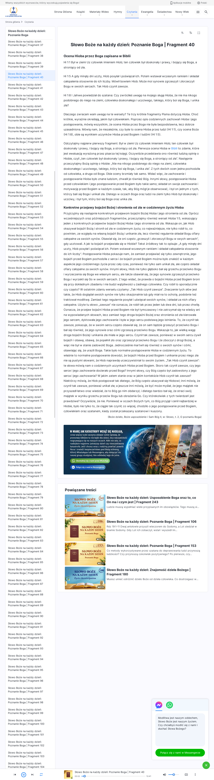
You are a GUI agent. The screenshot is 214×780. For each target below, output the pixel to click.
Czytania (132, 11)
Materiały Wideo (99, 11)
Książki (81, 11)
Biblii (174, 148)
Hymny (118, 11)
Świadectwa (164, 11)
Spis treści (71, 33)
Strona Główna (63, 11)
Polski (204, 2)
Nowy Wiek (182, 11)
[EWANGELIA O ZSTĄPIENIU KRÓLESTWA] (14, 12)
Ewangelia (147, 11)
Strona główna (12, 22)
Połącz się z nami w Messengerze (180, 752)
